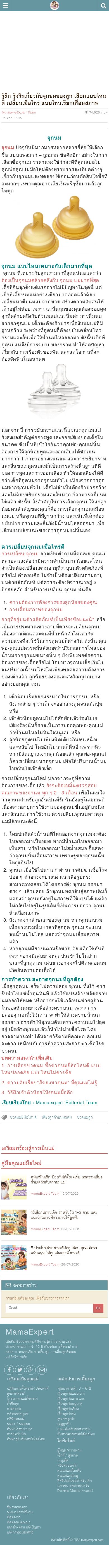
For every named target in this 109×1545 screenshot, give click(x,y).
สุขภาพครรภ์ (16, 1393)
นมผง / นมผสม (18, 1423)
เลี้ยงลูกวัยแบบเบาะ (71, 1393)
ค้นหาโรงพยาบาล (19, 1429)
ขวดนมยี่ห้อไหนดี (23, 1117)
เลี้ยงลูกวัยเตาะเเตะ (71, 1398)
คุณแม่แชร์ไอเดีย (69, 1470)
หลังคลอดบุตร (17, 1413)
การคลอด (14, 1408)
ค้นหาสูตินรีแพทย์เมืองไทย (26, 1439)
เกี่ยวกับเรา (18, 1497)
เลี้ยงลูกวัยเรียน (68, 1408)
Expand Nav (5, 5)
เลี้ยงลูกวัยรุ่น (66, 1413)
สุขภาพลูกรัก (66, 1418)
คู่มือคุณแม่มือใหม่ (21, 1163)
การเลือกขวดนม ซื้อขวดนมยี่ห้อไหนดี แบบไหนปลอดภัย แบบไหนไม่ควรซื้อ (51, 1069)
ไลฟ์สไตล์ (66, 1440)
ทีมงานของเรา (17, 1507)
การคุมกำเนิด (16, 1434)
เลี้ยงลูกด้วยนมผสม (57, 1117)
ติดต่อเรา (13, 1517)
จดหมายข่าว (24, 1285)
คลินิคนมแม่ (15, 1418)
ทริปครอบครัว (67, 1465)
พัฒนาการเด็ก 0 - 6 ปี (74, 1388)
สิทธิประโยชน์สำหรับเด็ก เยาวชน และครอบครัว (74, 1483)
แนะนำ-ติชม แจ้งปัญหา (24, 1527)
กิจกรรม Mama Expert (75, 1490)
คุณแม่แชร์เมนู (67, 1475)
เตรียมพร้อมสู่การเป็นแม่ (27, 1148)
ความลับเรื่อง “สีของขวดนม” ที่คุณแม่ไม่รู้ (52, 1082)
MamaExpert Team (21, 112)
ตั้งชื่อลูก (13, 1403)
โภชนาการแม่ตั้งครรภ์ (22, 1398)
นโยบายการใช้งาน (20, 1512)
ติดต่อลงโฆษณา (18, 1522)
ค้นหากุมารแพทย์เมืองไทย (76, 1434)
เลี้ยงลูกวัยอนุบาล (69, 1403)
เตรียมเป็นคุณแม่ (23, 1379)
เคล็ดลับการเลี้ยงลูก (76, 1379)
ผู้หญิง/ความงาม (69, 1450)
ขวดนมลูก (85, 1117)
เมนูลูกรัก (63, 1423)
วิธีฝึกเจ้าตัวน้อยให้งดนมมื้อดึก (40, 1092)
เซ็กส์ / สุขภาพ (67, 1455)
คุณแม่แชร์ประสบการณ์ (74, 1429)
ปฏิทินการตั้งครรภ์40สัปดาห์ (27, 1388)
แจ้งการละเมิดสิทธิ (20, 1532)
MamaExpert (54, 5)
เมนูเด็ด (62, 1460)
